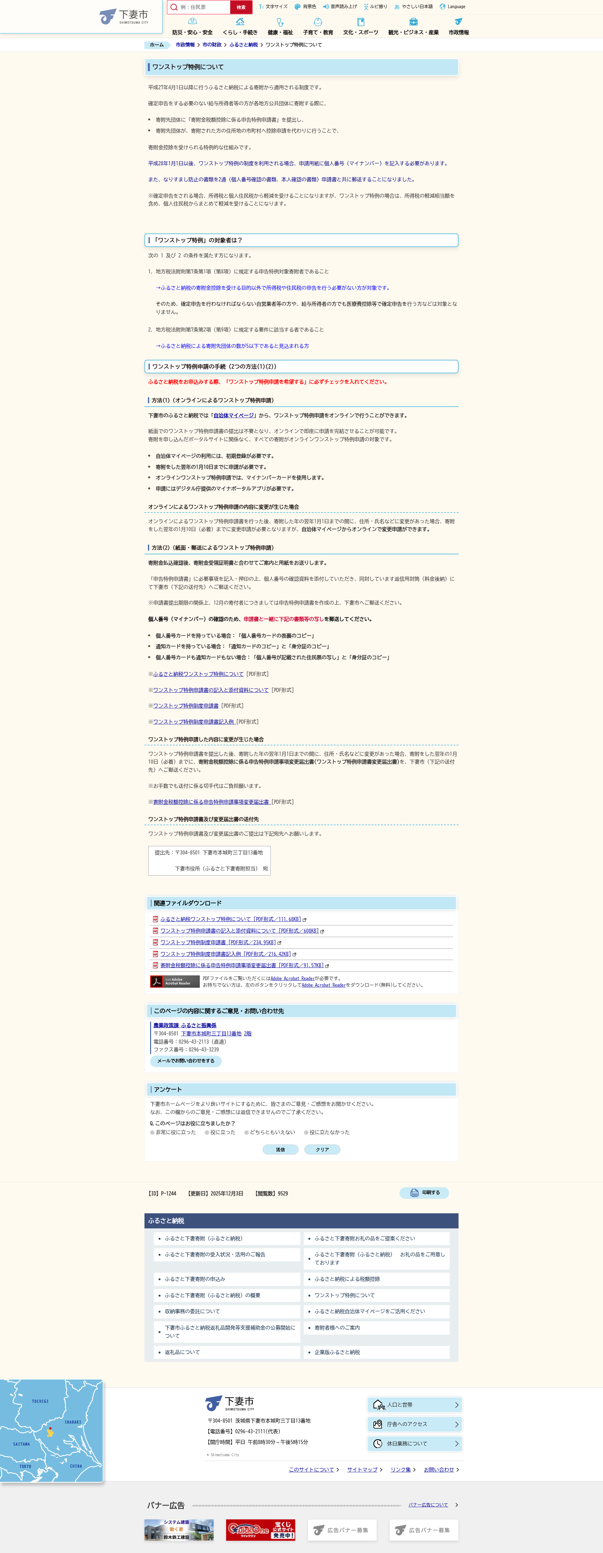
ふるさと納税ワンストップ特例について (198, 674)
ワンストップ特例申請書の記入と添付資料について (211, 690)
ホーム (157, 44)
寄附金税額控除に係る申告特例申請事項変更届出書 (212, 801)
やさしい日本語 (417, 6)
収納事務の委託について (192, 1311)
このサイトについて (311, 1469)
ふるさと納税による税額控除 (347, 1278)
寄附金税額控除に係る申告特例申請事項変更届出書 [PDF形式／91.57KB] (242, 965)
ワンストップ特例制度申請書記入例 (194, 721)
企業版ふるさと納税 (337, 1352)
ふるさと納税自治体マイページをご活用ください (370, 1311)
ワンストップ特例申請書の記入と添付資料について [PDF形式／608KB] (239, 930)
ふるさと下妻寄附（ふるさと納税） (205, 1238)
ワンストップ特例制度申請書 (186, 705)
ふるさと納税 (244, 44)
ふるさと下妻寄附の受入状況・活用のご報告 (215, 1254)
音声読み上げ (344, 6)
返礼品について (182, 1352)
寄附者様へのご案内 (337, 1327)
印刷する (431, 1192)
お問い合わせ (439, 1469)
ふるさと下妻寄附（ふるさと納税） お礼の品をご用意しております (380, 1258)
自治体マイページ (234, 415)
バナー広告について (428, 1505)
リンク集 (401, 1469)
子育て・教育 (318, 32)
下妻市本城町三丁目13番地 (211, 1033)
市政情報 (459, 32)
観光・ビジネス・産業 (413, 32)
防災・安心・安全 (192, 32)
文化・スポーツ (360, 32)
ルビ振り (379, 6)
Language (456, 6)
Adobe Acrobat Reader (293, 978)
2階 (248, 1033)
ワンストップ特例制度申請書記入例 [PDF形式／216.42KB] (225, 954)
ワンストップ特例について (345, 1295)
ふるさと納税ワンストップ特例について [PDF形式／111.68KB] (230, 919)
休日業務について (407, 1443)
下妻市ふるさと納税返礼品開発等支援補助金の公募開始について (230, 1331)
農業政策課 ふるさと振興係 (185, 1025)
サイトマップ (362, 1469)
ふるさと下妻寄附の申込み (195, 1278)
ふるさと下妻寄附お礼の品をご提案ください (365, 1238)
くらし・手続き (240, 32)
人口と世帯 (399, 1404)
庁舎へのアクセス (407, 1424)
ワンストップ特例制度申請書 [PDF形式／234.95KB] (218, 942)
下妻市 (229, 1403)
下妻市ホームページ (81, 17)
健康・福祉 (280, 32)
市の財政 (212, 44)
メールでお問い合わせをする (186, 1060)
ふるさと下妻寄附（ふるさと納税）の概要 (212, 1295)
